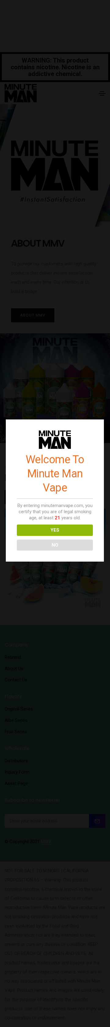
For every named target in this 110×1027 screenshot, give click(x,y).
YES (54, 530)
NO (55, 545)
